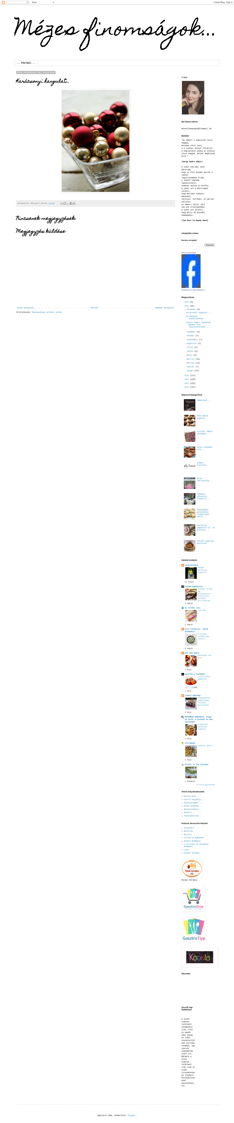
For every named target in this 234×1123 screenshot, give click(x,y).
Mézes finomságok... (116, 30)
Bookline (188, 831)
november (192, 332)
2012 (187, 379)
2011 (187, 383)
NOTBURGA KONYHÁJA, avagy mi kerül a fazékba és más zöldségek (199, 719)
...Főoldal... (26, 63)
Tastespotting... (193, 816)
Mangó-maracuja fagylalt (202, 570)
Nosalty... (189, 812)
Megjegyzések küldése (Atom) (47, 312)
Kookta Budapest (192, 841)
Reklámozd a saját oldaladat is (193, 290)
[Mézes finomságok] (191, 287)
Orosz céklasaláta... (205, 479)
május (190, 355)
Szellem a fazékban (195, 674)
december (192, 309)
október (191, 336)
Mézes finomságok (188, 253)
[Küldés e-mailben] (62, 203)
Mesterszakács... (193, 809)
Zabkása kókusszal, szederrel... (203, 496)
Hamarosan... (203, 400)
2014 (187, 306)
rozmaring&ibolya (194, 586)
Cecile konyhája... (194, 800)
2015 (187, 302)
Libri (186, 850)
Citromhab (190, 743)
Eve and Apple (192, 653)
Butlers (188, 834)
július (190, 347)
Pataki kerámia (191, 853)
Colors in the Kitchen (196, 764)
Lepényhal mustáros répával (203, 726)
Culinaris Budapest (194, 838)
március (191, 363)
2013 (187, 375)
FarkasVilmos (191, 565)
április (191, 359)
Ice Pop (202, 610)
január (190, 371)
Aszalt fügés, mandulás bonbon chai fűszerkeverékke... (198, 324)
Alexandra (189, 828)
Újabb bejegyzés (25, 308)
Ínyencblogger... (193, 803)
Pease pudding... (193, 806)
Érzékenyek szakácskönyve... (196, 317)
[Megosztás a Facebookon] (71, 203)
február (191, 367)
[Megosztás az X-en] (68, 203)
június (190, 351)
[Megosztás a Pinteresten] (74, 203)
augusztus (192, 343)
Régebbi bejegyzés (164, 308)
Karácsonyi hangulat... (198, 313)
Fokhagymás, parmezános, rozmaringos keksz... (203, 513)
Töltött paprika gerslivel (205, 542)
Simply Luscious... (203, 464)
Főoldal (94, 308)
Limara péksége (192, 695)
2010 (187, 387)
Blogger (131, 1115)
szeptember (193, 340)
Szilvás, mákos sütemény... (205, 432)
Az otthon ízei (192, 608)
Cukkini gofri (205, 746)
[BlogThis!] (65, 203)
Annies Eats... (191, 796)
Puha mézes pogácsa (202, 417)
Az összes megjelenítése (206, 785)
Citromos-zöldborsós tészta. (203, 636)
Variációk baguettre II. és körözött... (206, 527)
